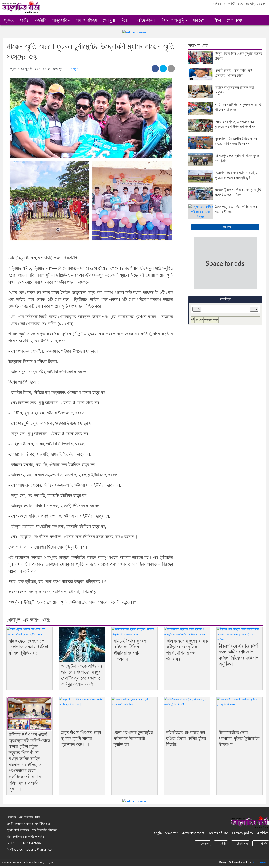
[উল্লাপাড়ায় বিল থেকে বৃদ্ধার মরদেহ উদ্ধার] (200, 57)
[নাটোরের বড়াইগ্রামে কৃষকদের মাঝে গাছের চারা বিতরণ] (200, 108)
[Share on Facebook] (155, 68)
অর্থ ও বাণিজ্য (86, 20)
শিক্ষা (217, 20)
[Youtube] (262, 10)
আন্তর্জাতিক (61, 20)
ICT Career (260, 862)
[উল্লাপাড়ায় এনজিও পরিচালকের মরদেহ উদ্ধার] (200, 211)
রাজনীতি (40, 20)
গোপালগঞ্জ (235, 20)
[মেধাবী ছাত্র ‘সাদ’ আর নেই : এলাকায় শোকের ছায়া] (200, 74)
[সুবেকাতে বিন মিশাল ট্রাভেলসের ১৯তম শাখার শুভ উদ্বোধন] (200, 142)
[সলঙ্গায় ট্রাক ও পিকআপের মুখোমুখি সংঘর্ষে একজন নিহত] (200, 193)
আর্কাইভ (225, 299)
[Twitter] (251, 10)
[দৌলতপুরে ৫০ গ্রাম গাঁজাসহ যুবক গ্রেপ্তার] (200, 159)
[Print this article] (171, 68)
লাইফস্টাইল (146, 20)
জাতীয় (24, 20)
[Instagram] (256, 10)
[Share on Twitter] (163, 68)
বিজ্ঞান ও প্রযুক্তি (174, 20)
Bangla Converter (165, 833)
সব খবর (226, 227)
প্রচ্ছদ (9, 20)
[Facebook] (245, 10)
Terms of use (218, 833)
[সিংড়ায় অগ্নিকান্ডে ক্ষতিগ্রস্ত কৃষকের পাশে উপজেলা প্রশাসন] (200, 125)
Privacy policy (242, 833)
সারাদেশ (199, 20)
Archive (263, 833)
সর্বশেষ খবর (198, 45)
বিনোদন (126, 20)
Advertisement (193, 833)
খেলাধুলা (109, 20)
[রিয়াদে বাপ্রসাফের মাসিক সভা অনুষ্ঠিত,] (200, 91)
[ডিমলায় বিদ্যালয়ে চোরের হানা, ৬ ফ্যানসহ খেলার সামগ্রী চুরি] (200, 176)
